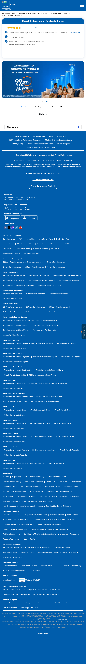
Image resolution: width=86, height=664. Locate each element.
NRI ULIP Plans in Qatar (62, 423)
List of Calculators (10, 608)
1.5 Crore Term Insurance (34, 267)
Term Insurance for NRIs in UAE (50, 285)
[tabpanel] (43, 79)
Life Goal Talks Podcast (57, 477)
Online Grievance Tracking (42, 529)
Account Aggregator (11, 539)
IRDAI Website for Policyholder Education (25, 140)
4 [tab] (46, 101)
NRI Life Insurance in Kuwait (41, 437)
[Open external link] (83, 339)
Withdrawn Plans (23, 249)
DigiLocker (67, 506)
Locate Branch (34, 570)
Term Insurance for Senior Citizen (66, 275)
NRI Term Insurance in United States (45, 402)
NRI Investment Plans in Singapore (16, 357)
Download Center (53, 506)
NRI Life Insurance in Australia (44, 450)
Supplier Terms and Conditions (15, 491)
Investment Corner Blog (12, 557)
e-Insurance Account (68, 534)
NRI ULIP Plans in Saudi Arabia (14, 375)
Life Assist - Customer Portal (14, 514)
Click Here (24, 107)
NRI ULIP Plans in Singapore (71, 357)
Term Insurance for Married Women (16, 325)
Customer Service (10, 566)
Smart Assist (76, 482)
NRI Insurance (71, 244)
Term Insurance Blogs (11, 547)
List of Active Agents (11, 589)
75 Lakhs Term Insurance (12, 294)
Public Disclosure (36, 491)
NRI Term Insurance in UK (12, 468)
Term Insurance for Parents (70, 280)
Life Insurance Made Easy (34, 477)
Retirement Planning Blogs (48, 552)
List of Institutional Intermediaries (16, 594)
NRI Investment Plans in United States (18, 397)
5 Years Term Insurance (57, 312)
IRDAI (51, 136)
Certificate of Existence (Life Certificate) (40, 534)
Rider (60, 244)
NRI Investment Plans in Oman (14, 410)
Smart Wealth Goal (31, 254)
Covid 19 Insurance (40, 249)
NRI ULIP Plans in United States (15, 402)
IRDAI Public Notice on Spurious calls (43, 173)
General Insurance (22, 136)
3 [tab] (44, 101)
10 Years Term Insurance (35, 312)
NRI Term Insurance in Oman (14, 415)
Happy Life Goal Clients (34, 482)
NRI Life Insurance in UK (36, 463)
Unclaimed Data (39, 136)
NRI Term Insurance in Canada (14, 348)
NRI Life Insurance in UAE (38, 383)
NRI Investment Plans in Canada (15, 343)
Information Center (52, 486)
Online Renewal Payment (24, 603)
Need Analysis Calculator (64, 603)
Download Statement (42, 519)
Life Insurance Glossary (12, 482)
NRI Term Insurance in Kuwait (14, 442)
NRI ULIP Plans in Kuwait (65, 437)
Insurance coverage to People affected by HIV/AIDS (60, 496)
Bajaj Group (16, 477)
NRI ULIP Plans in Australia (69, 450)
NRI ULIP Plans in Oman (62, 410)
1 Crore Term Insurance (56, 267)
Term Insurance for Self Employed (42, 280)
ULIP (20, 239)
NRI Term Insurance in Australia (15, 455)
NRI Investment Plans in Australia (16, 450)
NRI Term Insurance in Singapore (15, 362)
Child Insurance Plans (25, 244)
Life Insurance (56, 249)
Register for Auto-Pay (38, 514)
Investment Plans (46, 239)
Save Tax (63, 482)
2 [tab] (41, 101)
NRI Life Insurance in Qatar (40, 423)
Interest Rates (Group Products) (59, 491)
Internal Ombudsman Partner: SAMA (41, 147)
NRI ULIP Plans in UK (56, 463)
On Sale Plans (8, 249)
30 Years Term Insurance (12, 307)
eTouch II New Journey (11, 254)
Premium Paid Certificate (64, 519)
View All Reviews (36, 28)
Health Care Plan (62, 239)
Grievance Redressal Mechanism (49, 524)
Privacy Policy (17, 144)
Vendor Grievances (71, 486)
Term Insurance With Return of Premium (18, 285)
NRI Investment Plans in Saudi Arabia (17, 370)
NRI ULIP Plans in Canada (66, 343)
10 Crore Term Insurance (12, 262)
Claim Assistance (57, 514)
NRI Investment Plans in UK (13, 463)
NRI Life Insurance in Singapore (45, 357)
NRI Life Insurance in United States (50, 397)
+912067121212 (26, 41)
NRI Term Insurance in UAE (13, 388)
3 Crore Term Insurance (56, 262)
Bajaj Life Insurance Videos (31, 486)
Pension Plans (8, 244)
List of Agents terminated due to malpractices (42, 589)
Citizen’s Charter (29, 539)
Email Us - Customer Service (14, 570)
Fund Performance (10, 524)
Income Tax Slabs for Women (14, 335)
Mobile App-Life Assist (29, 608)
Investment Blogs (27, 552)
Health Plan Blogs (69, 552)
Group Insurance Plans (45, 244)
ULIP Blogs (46, 547)
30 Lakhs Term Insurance (58, 294)
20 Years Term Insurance (58, 307)
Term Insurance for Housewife (44, 330)
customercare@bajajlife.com (18, 199)
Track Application (10, 519)
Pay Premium (25, 519)
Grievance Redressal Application (15, 529)
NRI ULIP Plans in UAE (59, 383)
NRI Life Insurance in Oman (40, 410)
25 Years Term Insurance (35, 307)
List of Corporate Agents (26, 496)
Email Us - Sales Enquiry (72, 566)
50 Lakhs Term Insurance (35, 294)
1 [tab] (39, 101)
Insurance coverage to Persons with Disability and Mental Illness (28, 501)
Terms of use (51, 482)
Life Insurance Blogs (31, 547)
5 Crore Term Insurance (34, 262)
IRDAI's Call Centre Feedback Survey (59, 140)
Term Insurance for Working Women (41, 320)
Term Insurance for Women (13, 320)
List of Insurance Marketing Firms (46, 594)
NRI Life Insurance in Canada (42, 343)
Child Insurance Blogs (62, 547)
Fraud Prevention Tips (43, 180)
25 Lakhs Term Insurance (12, 298)
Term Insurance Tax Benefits (14, 280)
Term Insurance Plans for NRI (14, 275)
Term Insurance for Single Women (16, 330)
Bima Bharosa (62, 136)
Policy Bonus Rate (10, 486)
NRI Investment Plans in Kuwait (15, 437)
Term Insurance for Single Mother (46, 325)
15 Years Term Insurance (12, 312)
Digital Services (73, 514)
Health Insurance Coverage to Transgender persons (23, 506)
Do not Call (7, 603)
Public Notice (8, 496)
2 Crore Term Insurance (12, 267)
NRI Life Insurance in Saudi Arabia (48, 370)
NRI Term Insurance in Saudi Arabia (42, 375)
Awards (6, 477)
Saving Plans (30, 239)
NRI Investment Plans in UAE (14, 383)
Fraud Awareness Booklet (43, 186)
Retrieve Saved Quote (11, 534)
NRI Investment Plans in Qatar (14, 423)
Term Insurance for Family (39, 275)
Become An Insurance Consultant (40, 144)
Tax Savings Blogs (10, 552)
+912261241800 (23, 44)
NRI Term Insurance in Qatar (14, 428)
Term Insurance (9, 239)
